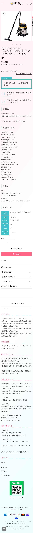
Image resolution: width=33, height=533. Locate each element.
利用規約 (21, 507)
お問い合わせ (5, 475)
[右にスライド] (21, 45)
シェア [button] (5, 260)
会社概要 (4, 471)
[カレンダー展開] (4, 529)
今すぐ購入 (16, 254)
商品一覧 (4, 467)
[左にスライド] (12, 45)
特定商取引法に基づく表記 (16, 509)
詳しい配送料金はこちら (24, 74)
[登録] (29, 308)
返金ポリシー (5, 507)
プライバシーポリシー (14, 507)
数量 (2, 238)
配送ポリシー (27, 507)
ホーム (3, 463)
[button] (2, 4)
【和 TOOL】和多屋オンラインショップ (21, 521)
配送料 (5, 64)
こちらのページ (12, 452)
